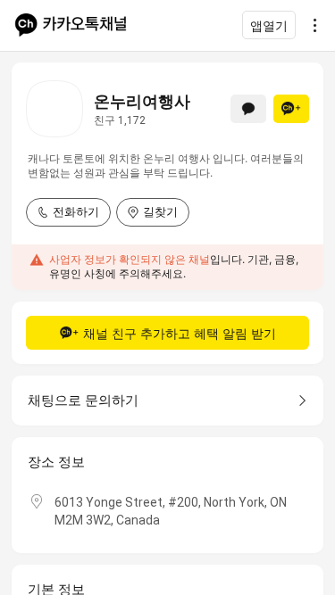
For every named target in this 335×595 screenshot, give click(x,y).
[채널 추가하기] (291, 109)
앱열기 (269, 25)
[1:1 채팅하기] (248, 109)
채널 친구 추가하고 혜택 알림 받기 (179, 333)
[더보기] (310, 25)
